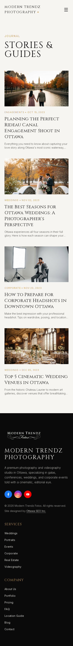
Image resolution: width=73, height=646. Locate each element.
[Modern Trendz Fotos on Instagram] (18, 494)
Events (8, 546)
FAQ (7, 609)
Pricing (8, 602)
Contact (9, 629)
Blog (7, 622)
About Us (10, 589)
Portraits (9, 539)
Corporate (11, 553)
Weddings (11, 533)
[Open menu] (66, 10)
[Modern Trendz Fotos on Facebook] (8, 494)
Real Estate (11, 560)
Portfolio (10, 595)
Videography (13, 566)
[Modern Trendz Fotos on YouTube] (27, 494)
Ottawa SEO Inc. (36, 510)
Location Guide (14, 615)
